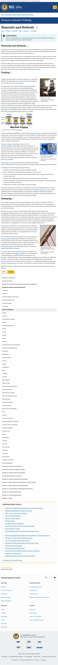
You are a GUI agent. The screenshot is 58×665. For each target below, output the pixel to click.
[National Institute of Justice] (39, 643)
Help (20, 31)
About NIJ (3, 586)
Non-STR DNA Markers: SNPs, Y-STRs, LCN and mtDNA (19, 526)
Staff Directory (33, 613)
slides (19, 236)
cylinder (36, 189)
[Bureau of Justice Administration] (18, 643)
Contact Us (26, 31)
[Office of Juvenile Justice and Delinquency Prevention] (18, 649)
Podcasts (3, 613)
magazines (5, 213)
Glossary (8, 31)
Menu (55, 7)
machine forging (35, 133)
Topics (2, 620)
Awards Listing (33, 590)
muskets (28, 98)
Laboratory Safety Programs (12, 518)
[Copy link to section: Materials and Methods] (36, 27)
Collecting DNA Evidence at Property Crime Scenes (18, 510)
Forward (11, 271)
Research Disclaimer (6, 601)
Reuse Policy (4, 627)
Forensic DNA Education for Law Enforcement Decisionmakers (22, 531)
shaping (15, 107)
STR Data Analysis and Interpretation (15, 548)
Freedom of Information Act (26, 660)
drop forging (16, 144)
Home (2, 14)
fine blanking (22, 251)
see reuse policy (44, 101)
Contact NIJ (32, 609)
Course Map (33, 31)
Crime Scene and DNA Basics (13, 516)
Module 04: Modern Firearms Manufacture (25, 14)
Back (4, 271)
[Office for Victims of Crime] (29, 649)
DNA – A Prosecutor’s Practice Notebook (16, 513)
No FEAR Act (15, 660)
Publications (4, 616)
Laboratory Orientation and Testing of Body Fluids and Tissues (21, 543)
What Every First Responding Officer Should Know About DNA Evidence (24, 508)
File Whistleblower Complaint (16, 656)
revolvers (42, 189)
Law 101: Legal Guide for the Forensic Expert (17, 540)
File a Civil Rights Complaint (37, 620)
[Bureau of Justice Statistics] (29, 644)
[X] (51, 578)
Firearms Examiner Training (10, 14)
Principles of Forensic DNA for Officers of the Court (18, 538)
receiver (16, 189)
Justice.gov (43, 660)
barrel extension (12, 263)
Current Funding (34, 594)
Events (2, 609)
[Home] (15, 7)
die (23, 144)
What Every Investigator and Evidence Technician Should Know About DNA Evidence (27, 535)
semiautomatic (6, 238)
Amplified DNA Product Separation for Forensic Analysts (20, 556)
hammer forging (6, 144)
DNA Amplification (10, 521)
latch (29, 261)
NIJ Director (4, 594)
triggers (17, 253)
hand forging (19, 83)
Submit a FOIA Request (35, 616)
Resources (15, 31)
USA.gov (37, 660)
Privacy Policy (37, 656)
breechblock (10, 246)
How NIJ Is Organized (6, 590)
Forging (3, 79)
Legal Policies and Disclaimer (49, 656)
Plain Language (28, 656)
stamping (11, 202)
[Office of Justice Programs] (4, 7)
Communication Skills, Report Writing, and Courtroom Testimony (22, 551)
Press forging (4, 162)
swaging (10, 111)
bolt (22, 189)
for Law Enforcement (13, 553)
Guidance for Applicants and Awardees (39, 597)
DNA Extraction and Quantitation (13, 545)
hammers (22, 253)
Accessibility (4, 656)
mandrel (4, 90)
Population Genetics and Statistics (14, 523)
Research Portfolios (6, 597)
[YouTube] (55, 578)
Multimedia (4, 623)
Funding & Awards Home (36, 586)
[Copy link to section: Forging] (11, 72)
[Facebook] (46, 578)
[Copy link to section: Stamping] (13, 198)
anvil (8, 146)
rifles (32, 98)
